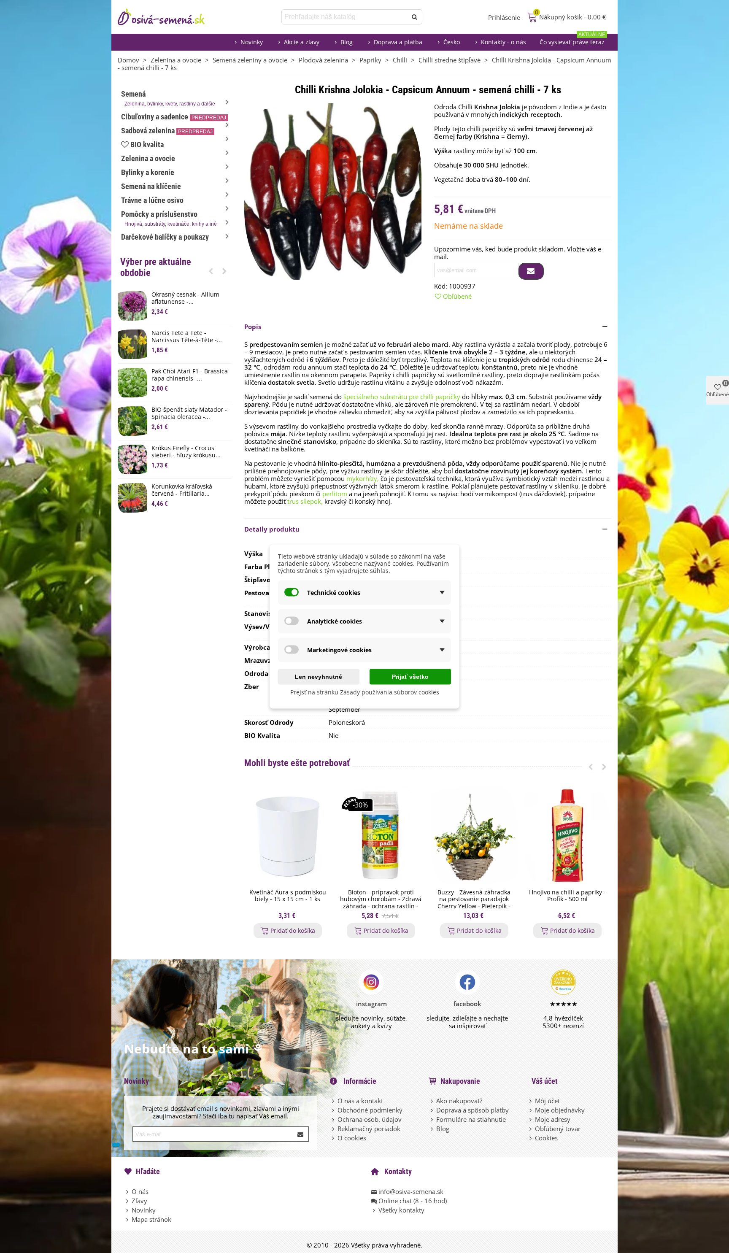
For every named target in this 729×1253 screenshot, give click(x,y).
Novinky (251, 42)
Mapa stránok (151, 1219)
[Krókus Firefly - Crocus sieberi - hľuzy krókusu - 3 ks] (132, 459)
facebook (467, 1003)
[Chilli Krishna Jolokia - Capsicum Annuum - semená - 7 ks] (332, 190)
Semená (168, 98)
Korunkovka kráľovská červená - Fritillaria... (181, 490)
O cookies (352, 1138)
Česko (451, 42)
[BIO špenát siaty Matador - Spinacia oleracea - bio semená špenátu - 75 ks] (132, 421)
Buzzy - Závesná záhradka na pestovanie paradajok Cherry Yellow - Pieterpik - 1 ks (473, 903)
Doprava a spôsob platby (472, 1110)
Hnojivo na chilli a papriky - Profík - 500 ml (567, 896)
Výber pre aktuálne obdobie (155, 267)
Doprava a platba (398, 42)
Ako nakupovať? (459, 1100)
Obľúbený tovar (557, 1128)
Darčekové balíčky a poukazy (165, 236)
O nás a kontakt (360, 1100)
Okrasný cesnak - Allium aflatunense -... (185, 298)
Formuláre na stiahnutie (471, 1119)
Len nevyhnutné (318, 676)
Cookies (546, 1138)
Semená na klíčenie (151, 186)
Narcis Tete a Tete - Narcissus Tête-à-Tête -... (186, 336)
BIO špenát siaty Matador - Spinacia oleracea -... (189, 413)
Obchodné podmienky (370, 1110)
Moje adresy (552, 1119)
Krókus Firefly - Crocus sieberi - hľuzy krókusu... (186, 452)
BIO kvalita (147, 144)
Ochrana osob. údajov (370, 1119)
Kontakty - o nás (503, 42)
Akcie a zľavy (301, 42)
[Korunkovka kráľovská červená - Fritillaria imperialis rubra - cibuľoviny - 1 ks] (132, 498)
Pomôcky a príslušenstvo (169, 218)
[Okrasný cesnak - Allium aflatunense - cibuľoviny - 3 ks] (132, 306)
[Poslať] (415, 17)
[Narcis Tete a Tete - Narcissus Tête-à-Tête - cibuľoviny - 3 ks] (132, 344)
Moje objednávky (560, 1110)
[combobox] (345, 17)
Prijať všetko (410, 676)
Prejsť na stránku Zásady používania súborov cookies (364, 692)
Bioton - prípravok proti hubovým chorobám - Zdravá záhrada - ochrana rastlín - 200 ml (380, 903)
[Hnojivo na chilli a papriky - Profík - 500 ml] (567, 835)
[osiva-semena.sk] (168, 16)
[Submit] (300, 1134)
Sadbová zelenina (167, 130)
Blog (346, 42)
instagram (371, 1003)
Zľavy (139, 1200)
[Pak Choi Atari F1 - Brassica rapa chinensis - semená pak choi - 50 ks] (132, 382)
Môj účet (547, 1100)
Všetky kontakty (401, 1210)
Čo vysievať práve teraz (572, 40)
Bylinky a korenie (147, 172)
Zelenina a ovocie (148, 158)
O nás (140, 1191)
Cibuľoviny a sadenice (173, 116)
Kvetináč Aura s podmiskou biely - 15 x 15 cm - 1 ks (287, 896)
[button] (211, 271)
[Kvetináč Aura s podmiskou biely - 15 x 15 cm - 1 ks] (287, 835)
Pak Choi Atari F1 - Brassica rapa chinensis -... (189, 375)
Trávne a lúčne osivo (152, 200)
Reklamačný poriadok (369, 1128)
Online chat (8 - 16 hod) (412, 1200)
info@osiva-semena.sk (410, 1191)
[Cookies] (531, 1137)
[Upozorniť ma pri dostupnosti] (531, 271)
